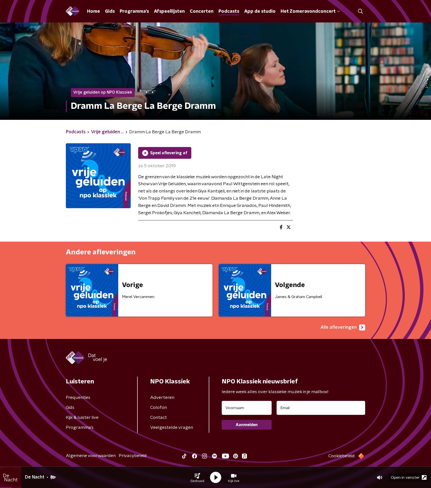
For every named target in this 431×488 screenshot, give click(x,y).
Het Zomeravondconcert (308, 11)
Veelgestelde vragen (171, 427)
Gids (110, 11)
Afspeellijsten (169, 11)
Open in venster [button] (405, 478)
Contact (158, 417)
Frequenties (78, 397)
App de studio (260, 11)
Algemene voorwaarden (91, 456)
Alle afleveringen (339, 327)
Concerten (202, 11)
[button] (197, 478)
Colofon (158, 407)
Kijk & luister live (82, 417)
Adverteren (162, 397)
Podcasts (228, 11)
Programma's (134, 11)
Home (93, 11)
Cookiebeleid (341, 456)
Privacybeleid (133, 456)
